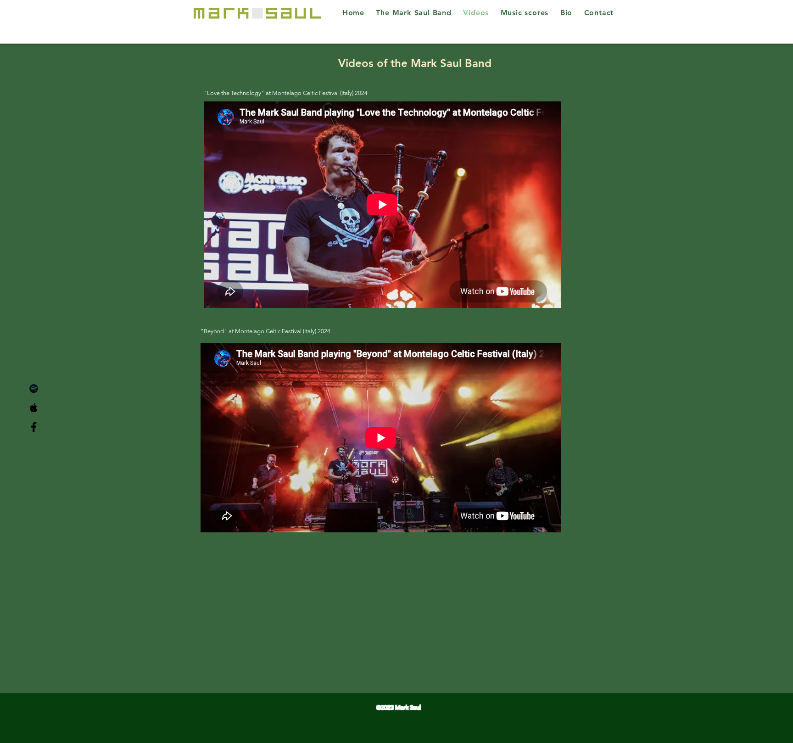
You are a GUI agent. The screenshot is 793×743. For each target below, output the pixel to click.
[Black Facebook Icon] (33, 427)
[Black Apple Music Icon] (33, 407)
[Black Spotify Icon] (33, 388)
